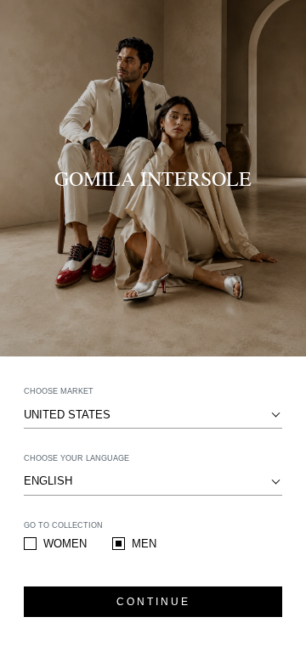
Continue (153, 602)
